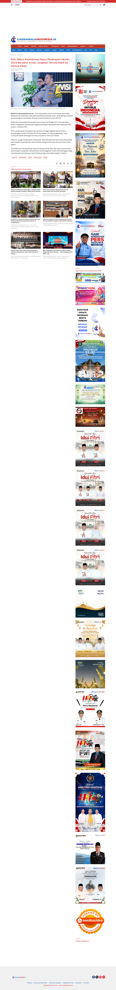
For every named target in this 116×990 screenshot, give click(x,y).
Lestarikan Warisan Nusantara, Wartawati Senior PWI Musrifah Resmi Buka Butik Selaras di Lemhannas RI (26, 220)
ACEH (13, 50)
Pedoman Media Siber (40, 983)
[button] (100, 4)
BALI (85, 50)
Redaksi (29, 983)
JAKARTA (47, 50)
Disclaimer (78, 983)
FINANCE (33, 46)
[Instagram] (100, 977)
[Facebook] (93, 977)
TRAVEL (26, 46)
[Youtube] (103, 977)
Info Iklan (86, 983)
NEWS (20, 46)
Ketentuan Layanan (55, 983)
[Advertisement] (58, 21)
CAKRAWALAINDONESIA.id (17, 69)
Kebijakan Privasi (68, 983)
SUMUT (20, 50)
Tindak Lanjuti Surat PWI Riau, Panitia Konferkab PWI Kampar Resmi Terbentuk (64, 1)
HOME (13, 46)
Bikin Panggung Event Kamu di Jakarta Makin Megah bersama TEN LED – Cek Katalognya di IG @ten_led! (57, 252)
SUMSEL (32, 50)
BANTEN (39, 50)
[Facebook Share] (57, 163)
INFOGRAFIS (55, 46)
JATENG (61, 50)
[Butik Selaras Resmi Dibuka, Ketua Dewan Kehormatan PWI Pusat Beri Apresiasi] (58, 179)
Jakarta (14, 157)
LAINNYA (82, 46)
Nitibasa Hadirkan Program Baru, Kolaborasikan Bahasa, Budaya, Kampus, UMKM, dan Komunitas (26, 190)
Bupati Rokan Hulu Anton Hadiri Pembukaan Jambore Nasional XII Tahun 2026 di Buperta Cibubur (24, 252)
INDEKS (17, 4)
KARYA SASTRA (43, 46)
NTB (96, 50)
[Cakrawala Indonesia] (33, 39)
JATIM (68, 50)
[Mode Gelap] (104, 4)
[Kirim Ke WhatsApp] (71, 163)
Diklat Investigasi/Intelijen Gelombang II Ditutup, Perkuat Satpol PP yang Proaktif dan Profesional (57, 220)
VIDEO (63, 46)
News (30, 157)
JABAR (54, 50)
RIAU (25, 50)
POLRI (45, 157)
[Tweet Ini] (60, 163)
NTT (91, 50)
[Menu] (12, 4)
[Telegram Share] (67, 163)
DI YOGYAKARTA (77, 50)
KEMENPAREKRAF (72, 46)
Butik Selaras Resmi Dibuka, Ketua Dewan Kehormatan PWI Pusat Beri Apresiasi (55, 190)
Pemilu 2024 (37, 157)
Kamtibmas (22, 157)
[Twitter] (97, 977)
